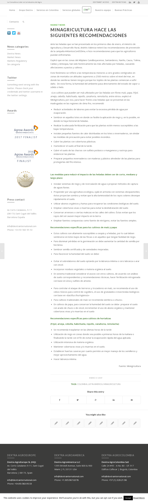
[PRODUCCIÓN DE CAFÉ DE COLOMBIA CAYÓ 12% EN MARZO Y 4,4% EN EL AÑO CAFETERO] (112, 423)
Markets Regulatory (17, 60)
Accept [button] (128, 498)
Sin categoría (13, 64)
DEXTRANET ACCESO (101, 2)
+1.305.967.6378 (70, 480)
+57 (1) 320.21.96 (118, 480)
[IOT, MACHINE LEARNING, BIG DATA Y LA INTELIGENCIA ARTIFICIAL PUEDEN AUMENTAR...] (2, 251)
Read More (139, 497)
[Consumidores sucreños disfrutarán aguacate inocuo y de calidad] (123, 423)
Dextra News (14, 53)
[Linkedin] (130, 2)
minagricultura (112, 384)
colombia (82, 384)
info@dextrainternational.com (21, 480)
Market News (14, 57)
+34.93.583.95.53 (23, 483)
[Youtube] (138, 2)
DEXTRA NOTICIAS (119, 2)
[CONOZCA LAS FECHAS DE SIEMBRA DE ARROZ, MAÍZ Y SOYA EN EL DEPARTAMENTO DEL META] (101, 423)
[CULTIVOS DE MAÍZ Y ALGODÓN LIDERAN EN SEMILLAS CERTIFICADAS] (78, 423)
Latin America (95, 384)
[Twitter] (134, 2)
